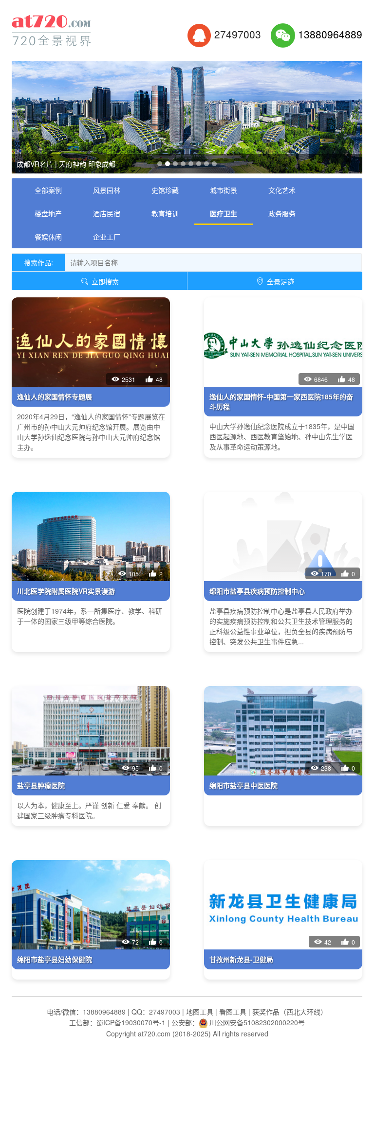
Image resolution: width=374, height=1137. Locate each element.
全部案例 (48, 190)
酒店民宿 (106, 213)
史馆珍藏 (165, 190)
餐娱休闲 (48, 236)
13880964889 (330, 34)
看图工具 (232, 1011)
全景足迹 (279, 281)
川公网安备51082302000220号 (257, 1022)
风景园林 (106, 190)
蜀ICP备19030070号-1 (131, 1022)
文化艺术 (282, 190)
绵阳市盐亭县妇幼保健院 (54, 959)
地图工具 (199, 1011)
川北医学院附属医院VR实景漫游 (66, 591)
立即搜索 (104, 281)
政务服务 (282, 213)
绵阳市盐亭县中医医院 (243, 785)
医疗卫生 (223, 213)
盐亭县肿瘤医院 (41, 785)
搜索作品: (38, 262)
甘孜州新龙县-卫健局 (241, 959)
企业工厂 (106, 236)
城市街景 (223, 190)
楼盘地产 (48, 213)
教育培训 (165, 213)
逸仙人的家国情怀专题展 (54, 396)
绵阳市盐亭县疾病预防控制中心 (257, 591)
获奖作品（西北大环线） (289, 1011)
